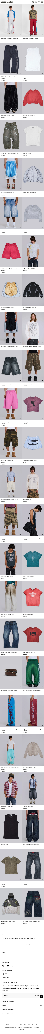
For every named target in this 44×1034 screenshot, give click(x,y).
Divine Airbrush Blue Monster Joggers (9, 729)
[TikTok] (12, 966)
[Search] (33, 2)
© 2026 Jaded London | (10, 1024)
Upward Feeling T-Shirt (28, 614)
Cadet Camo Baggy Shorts (7, 460)
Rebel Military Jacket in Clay (29, 767)
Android (6, 977)
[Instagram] (3, 966)
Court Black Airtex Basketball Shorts (9, 346)
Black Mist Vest (4, 844)
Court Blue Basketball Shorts (7, 192)
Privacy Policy (27, 1024)
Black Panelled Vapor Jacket (29, 307)
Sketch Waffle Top (27, 499)
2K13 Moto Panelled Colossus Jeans (31, 921)
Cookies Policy (35, 1024)
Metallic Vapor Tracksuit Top (29, 192)
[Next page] (29, 945)
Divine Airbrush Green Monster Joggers (32, 690)
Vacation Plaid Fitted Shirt (7, 806)
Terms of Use (20, 1024)
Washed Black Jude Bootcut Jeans (31, 882)
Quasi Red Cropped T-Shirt (29, 652)
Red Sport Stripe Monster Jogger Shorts (10, 268)
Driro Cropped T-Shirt (27, 421)
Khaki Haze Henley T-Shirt (7, 882)
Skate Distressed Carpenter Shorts (9, 384)
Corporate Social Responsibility (25, 1027)
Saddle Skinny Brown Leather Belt (9, 690)
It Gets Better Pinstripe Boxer (29, 460)
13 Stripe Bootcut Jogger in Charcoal (9, 76)
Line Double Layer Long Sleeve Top (31, 230)
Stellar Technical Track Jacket (8, 921)
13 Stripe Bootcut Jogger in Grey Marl (9, 38)
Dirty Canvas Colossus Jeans (7, 614)
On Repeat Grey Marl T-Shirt (29, 268)
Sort (3, 1032)
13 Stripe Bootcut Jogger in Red (30, 38)
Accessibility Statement (10, 1027)
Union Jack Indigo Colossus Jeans (31, 844)
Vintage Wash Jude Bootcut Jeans (9, 652)
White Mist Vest (26, 77)
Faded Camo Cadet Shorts (7, 538)
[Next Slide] (20, 20)
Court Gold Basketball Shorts (7, 307)
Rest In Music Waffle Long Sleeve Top (32, 346)
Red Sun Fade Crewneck (28, 115)
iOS (6, 974)
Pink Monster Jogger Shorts (7, 421)
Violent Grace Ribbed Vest (7, 576)
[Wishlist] (36, 2)
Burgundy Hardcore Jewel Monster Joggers (33, 729)
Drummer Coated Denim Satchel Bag (31, 538)
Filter (40, 1032)
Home (3, 952)
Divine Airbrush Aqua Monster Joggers (10, 767)
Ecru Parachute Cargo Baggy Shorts (9, 499)
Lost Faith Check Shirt (28, 806)
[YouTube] (8, 966)
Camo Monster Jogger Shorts (29, 384)
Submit (37, 995)
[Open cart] (39, 2)
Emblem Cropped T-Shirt (28, 576)
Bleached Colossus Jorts (6, 230)
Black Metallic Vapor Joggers (7, 115)
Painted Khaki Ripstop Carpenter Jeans (10, 153)
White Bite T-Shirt (27, 153)
